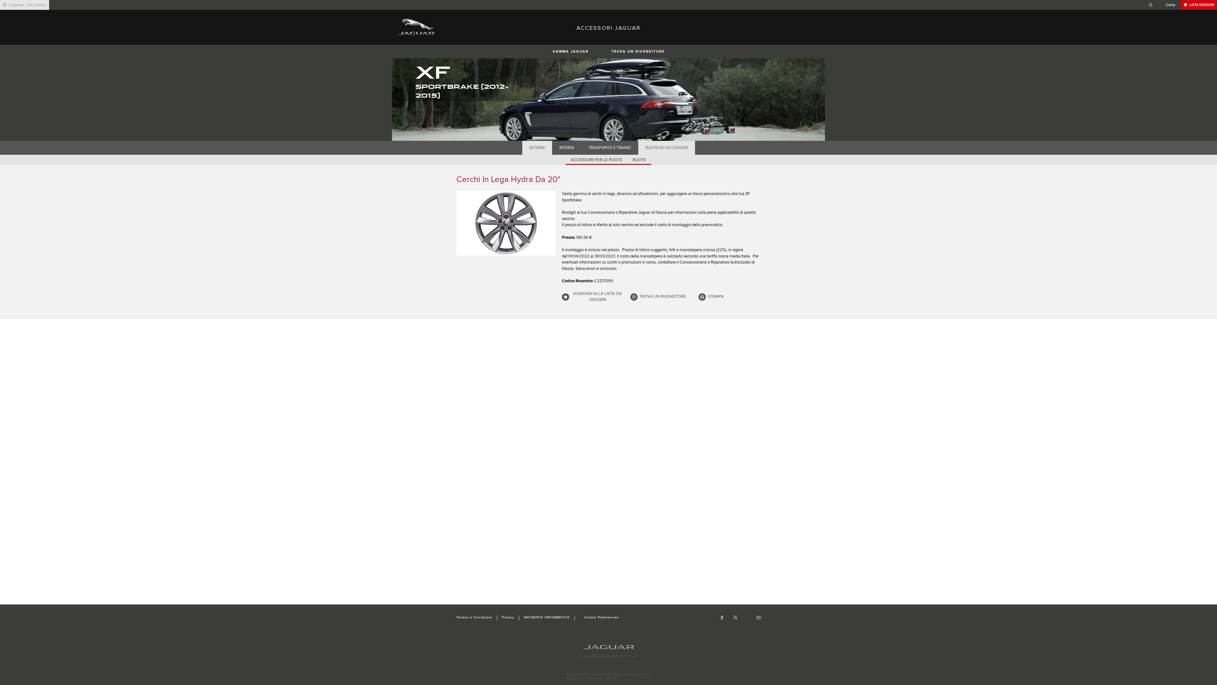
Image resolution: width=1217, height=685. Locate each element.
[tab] (537, 148)
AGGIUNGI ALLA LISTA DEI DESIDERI (597, 297)
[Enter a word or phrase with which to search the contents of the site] (1164, 5)
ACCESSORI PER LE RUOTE (596, 159)
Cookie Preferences (601, 617)
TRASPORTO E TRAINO (610, 147)
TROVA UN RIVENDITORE (638, 51)
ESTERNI (537, 147)
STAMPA (716, 296)
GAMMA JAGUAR (571, 51)
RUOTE (639, 159)
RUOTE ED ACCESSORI (667, 147)
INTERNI (566, 147)
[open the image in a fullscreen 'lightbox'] (506, 223)
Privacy (508, 617)
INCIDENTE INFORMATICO (547, 617)
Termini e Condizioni (474, 617)
